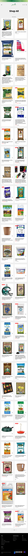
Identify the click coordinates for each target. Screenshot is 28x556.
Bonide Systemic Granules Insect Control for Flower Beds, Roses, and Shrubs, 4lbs (20, 59)
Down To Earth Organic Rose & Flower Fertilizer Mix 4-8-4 (19, 506)
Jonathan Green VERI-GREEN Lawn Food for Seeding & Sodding (20, 456)
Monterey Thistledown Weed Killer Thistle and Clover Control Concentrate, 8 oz (20, 525)
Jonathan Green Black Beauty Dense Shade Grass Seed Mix (6, 120)
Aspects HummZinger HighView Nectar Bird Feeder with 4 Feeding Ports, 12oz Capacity (20, 437)
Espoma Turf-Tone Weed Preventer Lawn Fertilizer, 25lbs (7, 142)
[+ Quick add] (12, 29)
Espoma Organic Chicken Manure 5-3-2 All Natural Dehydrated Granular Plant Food (7, 456)
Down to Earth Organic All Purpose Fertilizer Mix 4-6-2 (7, 475)
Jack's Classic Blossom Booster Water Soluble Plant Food (20, 278)
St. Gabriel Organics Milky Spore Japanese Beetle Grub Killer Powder (7, 200)
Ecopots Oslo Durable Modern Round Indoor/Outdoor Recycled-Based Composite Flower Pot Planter (20, 476)
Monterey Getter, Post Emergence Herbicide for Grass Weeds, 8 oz (7, 506)
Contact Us (14, 537)
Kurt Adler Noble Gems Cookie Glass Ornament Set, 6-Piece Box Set (7, 396)
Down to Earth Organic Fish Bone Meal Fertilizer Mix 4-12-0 (20, 298)
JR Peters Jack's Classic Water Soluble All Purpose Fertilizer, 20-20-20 (20, 259)
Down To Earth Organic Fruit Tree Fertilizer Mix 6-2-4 (7, 259)
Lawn (2, 537)
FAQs (22, 537)
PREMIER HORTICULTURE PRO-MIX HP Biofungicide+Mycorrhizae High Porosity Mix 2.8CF (20, 317)
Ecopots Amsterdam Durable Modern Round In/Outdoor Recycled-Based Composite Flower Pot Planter (7, 239)
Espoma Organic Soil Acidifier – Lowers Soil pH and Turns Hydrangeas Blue (7, 337)
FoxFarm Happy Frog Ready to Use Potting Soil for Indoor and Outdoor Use (7, 377)
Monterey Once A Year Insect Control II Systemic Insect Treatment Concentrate (19, 219)
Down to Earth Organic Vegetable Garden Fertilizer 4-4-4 (7, 356)
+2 (19, 479)
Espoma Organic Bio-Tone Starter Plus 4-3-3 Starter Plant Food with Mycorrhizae (7, 279)
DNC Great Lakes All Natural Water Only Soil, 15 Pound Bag (7, 160)
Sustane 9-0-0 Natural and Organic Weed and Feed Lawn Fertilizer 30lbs (19, 337)
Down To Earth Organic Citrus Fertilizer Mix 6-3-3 (19, 396)
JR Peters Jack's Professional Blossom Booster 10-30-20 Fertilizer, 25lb (19, 239)
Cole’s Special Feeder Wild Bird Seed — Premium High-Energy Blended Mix (20, 161)
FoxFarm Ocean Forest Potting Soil (20, 199)
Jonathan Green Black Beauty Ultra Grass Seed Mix (6, 59)
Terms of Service (24, 540)
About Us (2, 548)
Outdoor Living (3, 540)
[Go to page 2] (16, 530)
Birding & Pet (3, 543)
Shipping (14, 540)
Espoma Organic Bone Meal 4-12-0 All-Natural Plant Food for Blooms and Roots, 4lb (7, 416)
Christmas (2, 544)
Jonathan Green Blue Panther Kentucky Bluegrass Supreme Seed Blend (20, 377)
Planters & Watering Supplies (5, 541)
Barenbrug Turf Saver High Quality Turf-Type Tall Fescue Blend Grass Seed (20, 101)
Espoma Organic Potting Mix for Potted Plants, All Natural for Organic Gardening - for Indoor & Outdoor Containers (7, 219)
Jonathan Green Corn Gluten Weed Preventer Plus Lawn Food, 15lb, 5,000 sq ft (7, 101)
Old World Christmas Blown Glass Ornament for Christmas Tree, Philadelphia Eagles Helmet (7, 298)
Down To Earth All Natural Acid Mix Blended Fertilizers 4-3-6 (7, 317)
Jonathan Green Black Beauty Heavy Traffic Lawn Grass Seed (6, 524)
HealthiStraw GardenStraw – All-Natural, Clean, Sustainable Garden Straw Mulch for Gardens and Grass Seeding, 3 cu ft (20, 79)
